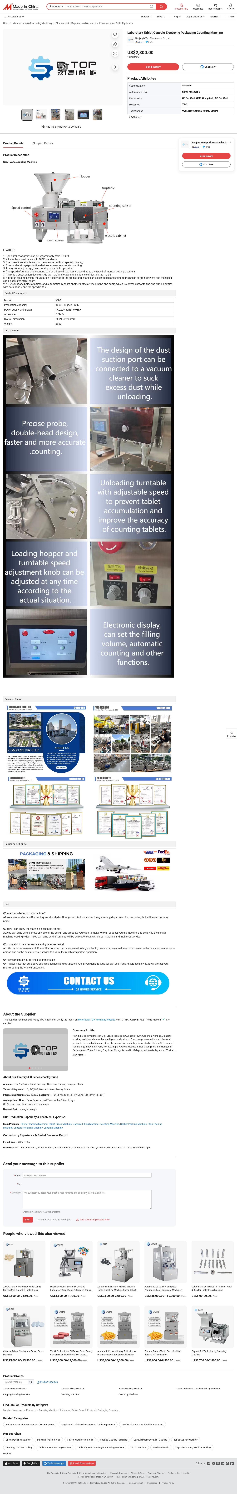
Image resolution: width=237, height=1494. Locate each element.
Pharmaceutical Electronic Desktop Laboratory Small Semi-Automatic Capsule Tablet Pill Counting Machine (71, 1290)
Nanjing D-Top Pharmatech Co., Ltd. (153, 38)
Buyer (160, 16)
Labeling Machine (53, 1127)
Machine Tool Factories (48, 1439)
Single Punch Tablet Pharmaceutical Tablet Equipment (88, 1424)
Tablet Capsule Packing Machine (55, 1447)
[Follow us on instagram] (218, 1463)
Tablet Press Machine (60, 1123)
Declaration (152, 1483)
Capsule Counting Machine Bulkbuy (193, 1447)
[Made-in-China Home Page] (20, 6)
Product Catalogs (49, 1381)
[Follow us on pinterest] (227, 1463)
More (6, 1453)
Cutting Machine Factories (80, 1439)
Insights (186, 1473)
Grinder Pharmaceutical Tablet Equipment (142, 1424)
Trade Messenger (54, 1463)
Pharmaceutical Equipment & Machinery (76, 23)
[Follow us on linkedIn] (232, 1463)
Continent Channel (156, 1473)
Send (27, 1219)
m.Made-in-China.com (126, 1476)
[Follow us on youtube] (222, 1463)
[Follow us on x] (213, 1463)
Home (6, 23)
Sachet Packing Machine (133, 1123)
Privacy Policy (168, 1483)
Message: (16, 1192)
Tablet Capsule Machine (186, 1439)
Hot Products (53, 1473)
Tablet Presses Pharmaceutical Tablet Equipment (30, 1424)
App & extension (194, 16)
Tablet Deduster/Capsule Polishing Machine (198, 1388)
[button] (151, 6)
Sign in (230, 8)
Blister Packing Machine (34, 1123)
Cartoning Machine (128, 1394)
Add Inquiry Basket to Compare (63, 126)
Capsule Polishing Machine (28, 1127)
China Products (69, 1473)
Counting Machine (109, 1123)
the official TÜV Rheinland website (96, 1019)
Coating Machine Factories (113, 1439)
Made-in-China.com (104, 1476)
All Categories (14, 16)
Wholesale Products (118, 1473)
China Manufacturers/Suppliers (92, 1473)
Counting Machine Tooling (19, 1447)
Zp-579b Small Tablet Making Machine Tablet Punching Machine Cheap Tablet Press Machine (116, 1290)
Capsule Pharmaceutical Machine (150, 1439)
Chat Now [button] (210, 66)
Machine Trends (161, 1447)
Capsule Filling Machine (86, 1123)
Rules (231, 16)
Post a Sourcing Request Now (93, 1219)
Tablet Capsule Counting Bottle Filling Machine (101, 1447)
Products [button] (55, 6)
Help (176, 16)
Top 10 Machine (138, 1447)
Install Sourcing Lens (83, 1463)
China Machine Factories (18, 1439)
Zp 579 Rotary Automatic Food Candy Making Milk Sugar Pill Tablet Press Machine (22, 1290)
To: (19, 1184)
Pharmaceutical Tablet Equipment (116, 23)
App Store (11, 1463)
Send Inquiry (153, 66)
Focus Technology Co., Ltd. (96, 1483)
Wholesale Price (137, 1473)
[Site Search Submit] (161, 6)
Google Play (31, 1463)
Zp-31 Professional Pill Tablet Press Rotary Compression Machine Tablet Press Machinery (71, 1354)
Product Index (174, 1473)
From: (18, 1175)
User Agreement (136, 1483)
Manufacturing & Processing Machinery (32, 23)
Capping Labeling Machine (16, 1394)
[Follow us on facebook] (208, 1463)
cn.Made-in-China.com (149, 1476)
